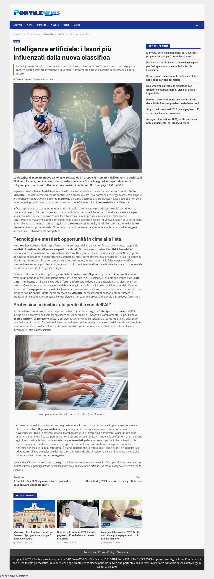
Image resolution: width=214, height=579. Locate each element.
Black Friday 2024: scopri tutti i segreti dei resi (113, 479)
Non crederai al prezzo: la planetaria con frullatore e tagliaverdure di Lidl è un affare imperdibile (170, 89)
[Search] (197, 25)
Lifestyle (17, 25)
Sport (66, 25)
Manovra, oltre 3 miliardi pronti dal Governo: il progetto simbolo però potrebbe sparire (34, 514)
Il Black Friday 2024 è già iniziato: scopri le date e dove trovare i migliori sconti (43, 481)
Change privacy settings (14, 576)
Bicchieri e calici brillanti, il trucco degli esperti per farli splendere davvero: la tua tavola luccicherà (172, 66)
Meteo (77, 25)
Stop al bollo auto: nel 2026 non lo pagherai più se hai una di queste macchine (78, 514)
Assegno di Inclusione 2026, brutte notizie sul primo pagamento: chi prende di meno (121, 514)
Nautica (55, 25)
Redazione (90, 552)
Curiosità (41, 25)
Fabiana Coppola (23, 79)
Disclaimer (122, 552)
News (29, 25)
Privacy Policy (106, 552)
